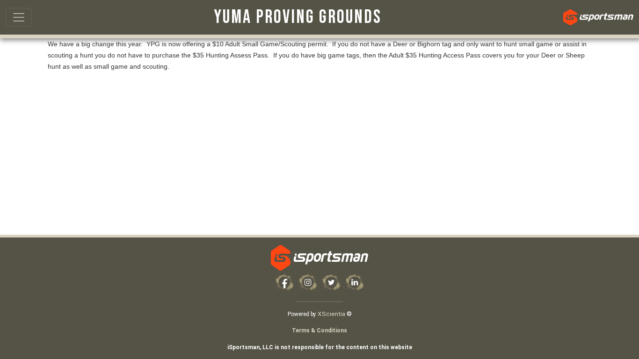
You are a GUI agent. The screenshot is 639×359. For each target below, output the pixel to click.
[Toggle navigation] (19, 17)
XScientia (331, 313)
